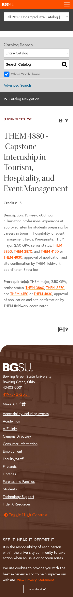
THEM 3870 (23, 251)
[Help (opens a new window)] (66, 120)
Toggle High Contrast (28, 515)
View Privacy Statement (35, 579)
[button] (30, 4)
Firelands (10, 466)
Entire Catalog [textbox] (17, 53)
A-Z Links (10, 428)
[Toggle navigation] (67, 4)
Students (10, 489)
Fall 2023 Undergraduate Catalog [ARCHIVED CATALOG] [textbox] (37, 16)
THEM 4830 (13, 257)
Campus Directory (17, 436)
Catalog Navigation (24, 98)
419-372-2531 (16, 394)
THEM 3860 (35, 287)
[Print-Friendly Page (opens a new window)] (60, 120)
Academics (11, 421)
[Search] (64, 64)
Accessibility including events (26, 413)
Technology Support (18, 496)
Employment (12, 451)
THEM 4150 (50, 251)
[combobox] (36, 16)
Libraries (9, 473)
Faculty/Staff (13, 458)
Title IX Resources (17, 504)
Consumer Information (20, 443)
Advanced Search (17, 85)
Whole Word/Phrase (25, 74)
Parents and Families (19, 481)
